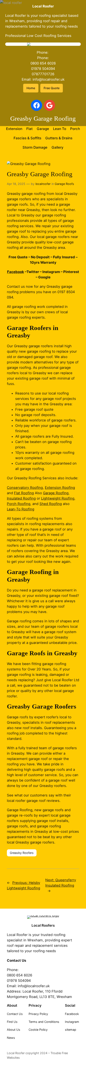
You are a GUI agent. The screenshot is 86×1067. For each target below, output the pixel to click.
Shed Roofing (50, 504)
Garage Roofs (64, 184)
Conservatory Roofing (25, 488)
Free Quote (51, 88)
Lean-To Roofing (20, 509)
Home (31, 88)
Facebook (15, 272)
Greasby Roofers (22, 853)
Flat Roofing (24, 493)
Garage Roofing (55, 493)
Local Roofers (43, 925)
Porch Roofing (18, 504)
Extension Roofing (60, 488)
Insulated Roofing (21, 498)
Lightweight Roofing (57, 498)
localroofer (43, 184)
